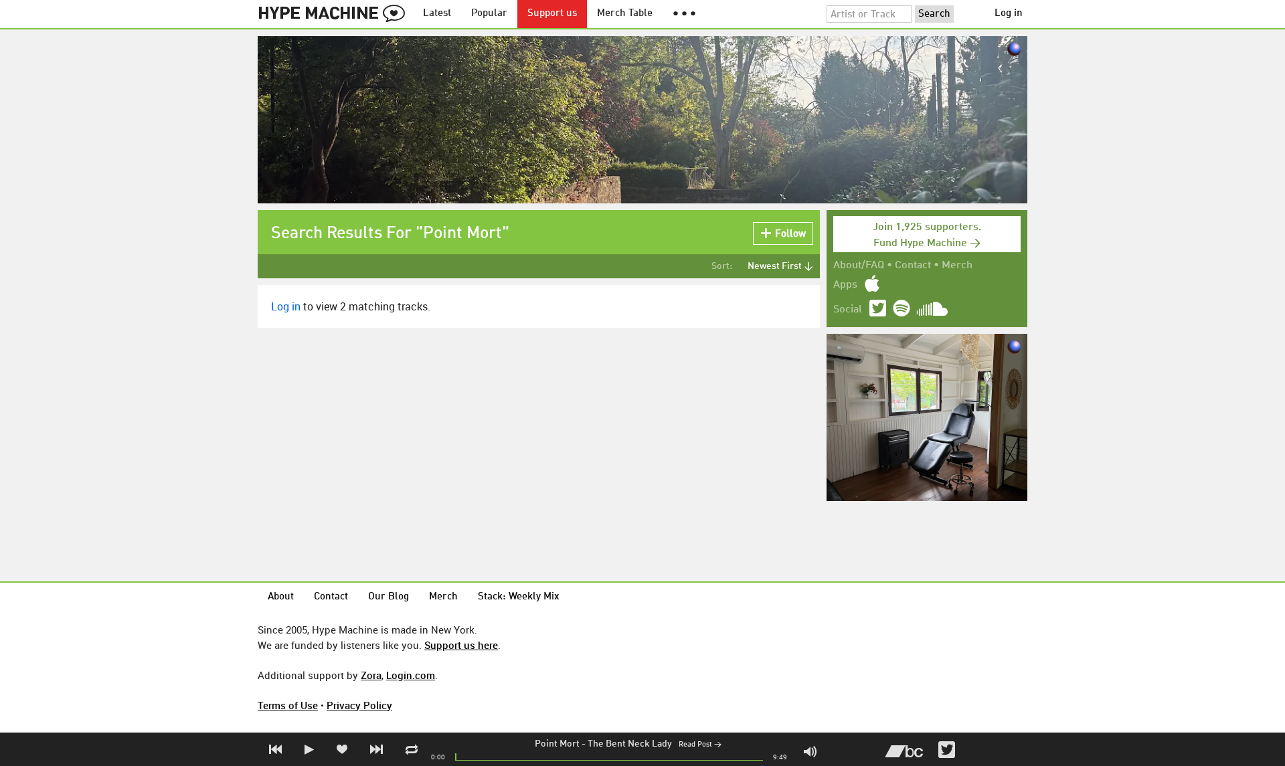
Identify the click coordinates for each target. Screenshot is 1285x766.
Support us (552, 14)
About (281, 597)
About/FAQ (858, 265)
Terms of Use (288, 705)
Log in (1009, 14)
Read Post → (700, 745)
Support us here (461, 645)
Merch (957, 265)
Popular (489, 14)
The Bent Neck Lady (630, 744)
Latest (437, 14)
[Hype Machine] (335, 14)
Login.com (410, 675)
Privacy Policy (359, 705)
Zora (371, 675)
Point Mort (557, 744)
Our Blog (388, 597)
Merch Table (625, 14)
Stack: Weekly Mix (519, 597)
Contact (913, 265)
